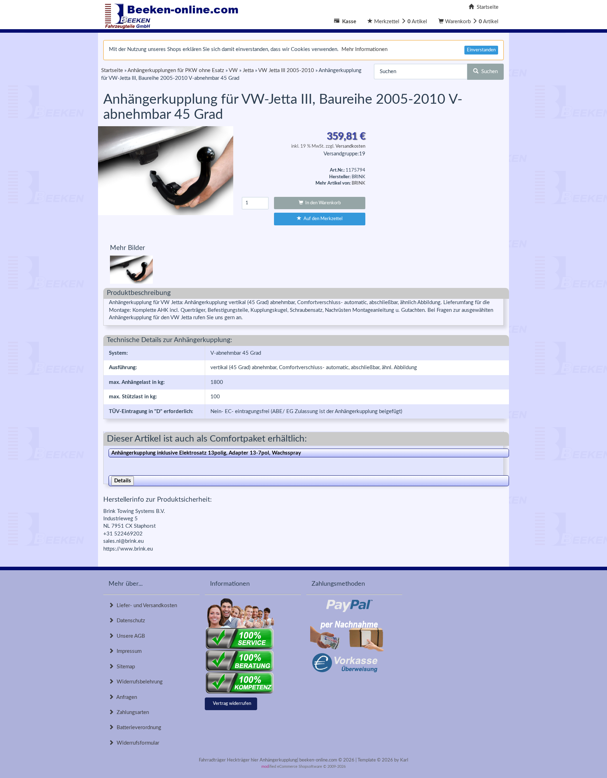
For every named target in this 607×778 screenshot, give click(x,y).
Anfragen (125, 697)
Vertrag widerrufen (232, 703)
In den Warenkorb (322, 203)
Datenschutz (129, 620)
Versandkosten (350, 146)
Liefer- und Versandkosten (145, 605)
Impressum (128, 651)
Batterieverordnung (137, 727)
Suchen (488, 71)
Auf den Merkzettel (321, 219)
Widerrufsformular (136, 743)
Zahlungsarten (131, 712)
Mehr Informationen (364, 49)
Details (122, 480)
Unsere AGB (129, 636)
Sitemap (124, 666)
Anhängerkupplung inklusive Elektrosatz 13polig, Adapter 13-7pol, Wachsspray (206, 453)
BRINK (358, 183)
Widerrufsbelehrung (138, 681)
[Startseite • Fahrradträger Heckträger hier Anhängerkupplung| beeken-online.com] (173, 14)
